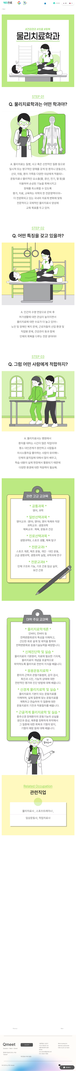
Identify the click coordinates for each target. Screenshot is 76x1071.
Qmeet (9, 1044)
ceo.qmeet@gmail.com (45, 1051)
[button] (45, 3)
